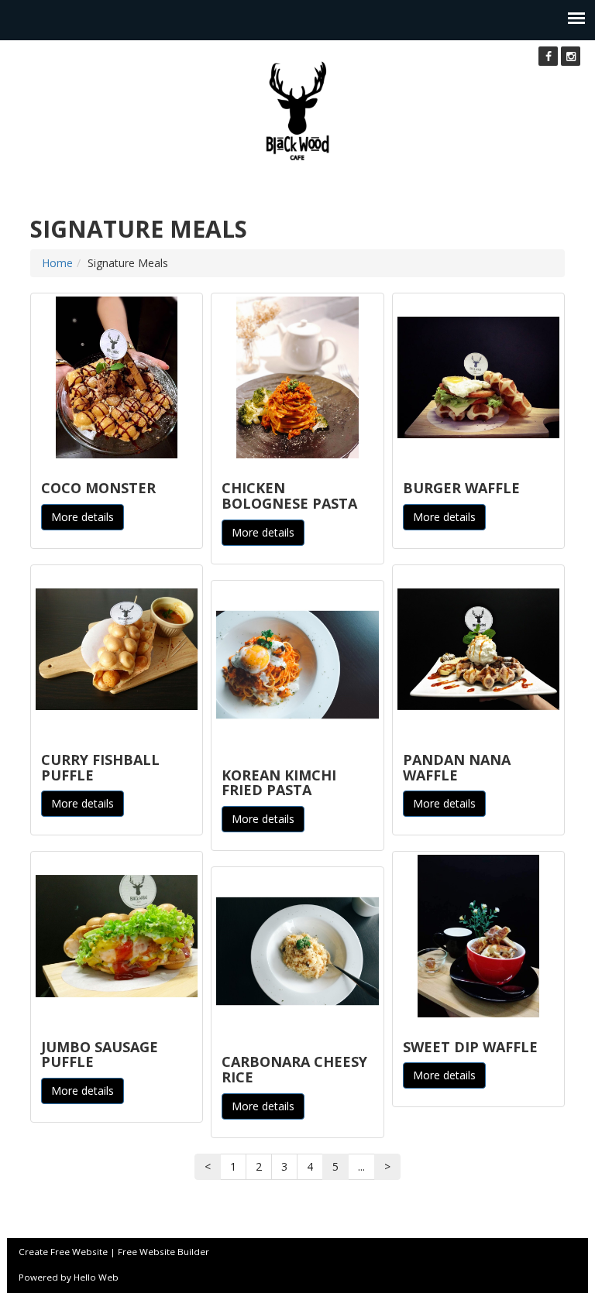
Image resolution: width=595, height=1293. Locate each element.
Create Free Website (63, 1251)
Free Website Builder (163, 1251)
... (361, 1166)
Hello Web (96, 1277)
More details (82, 516)
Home (57, 263)
